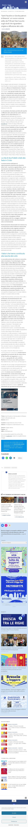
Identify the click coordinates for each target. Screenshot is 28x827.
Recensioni (4, 11)
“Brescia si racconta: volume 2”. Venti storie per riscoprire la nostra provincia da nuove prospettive (13, 669)
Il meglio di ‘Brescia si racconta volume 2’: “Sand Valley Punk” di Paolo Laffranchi (17, 735)
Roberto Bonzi (7, 515)
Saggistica (11, 11)
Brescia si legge (8, 52)
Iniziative (20, 748)
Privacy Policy (16, 824)
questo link (9, 436)
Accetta (14, 813)
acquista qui (4, 123)
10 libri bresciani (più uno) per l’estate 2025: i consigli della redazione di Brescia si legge (17, 786)
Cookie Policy (10, 824)
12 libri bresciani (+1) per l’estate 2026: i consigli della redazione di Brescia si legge (17, 763)
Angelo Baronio (7, 467)
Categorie (3, 540)
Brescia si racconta (12, 724)
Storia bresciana (19, 11)
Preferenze (14, 821)
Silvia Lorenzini (6, 29)
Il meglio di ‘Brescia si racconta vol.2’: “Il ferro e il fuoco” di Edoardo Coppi (17, 727)
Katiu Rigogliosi (19, 517)
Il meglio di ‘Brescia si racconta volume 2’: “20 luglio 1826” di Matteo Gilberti (17, 743)
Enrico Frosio (14, 467)
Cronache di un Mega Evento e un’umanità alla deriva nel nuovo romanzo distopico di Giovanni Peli (6, 508)
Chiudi (14, 817)
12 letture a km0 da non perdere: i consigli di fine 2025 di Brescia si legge (16, 770)
